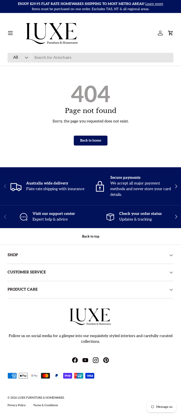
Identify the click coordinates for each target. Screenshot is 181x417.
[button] (170, 33)
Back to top (90, 236)
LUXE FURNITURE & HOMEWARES (41, 398)
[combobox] (90, 58)
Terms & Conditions (45, 405)
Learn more (154, 4)
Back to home (90, 140)
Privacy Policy (17, 405)
